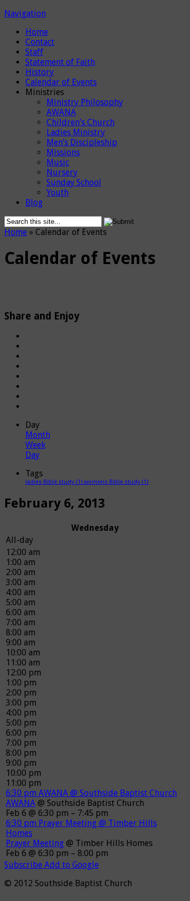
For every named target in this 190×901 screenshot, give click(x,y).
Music (57, 162)
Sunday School (73, 182)
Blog (34, 203)
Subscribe (24, 865)
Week (35, 445)
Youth (57, 192)
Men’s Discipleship (81, 142)
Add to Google (71, 865)
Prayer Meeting (35, 843)
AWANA (61, 112)
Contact (39, 42)
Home (36, 32)
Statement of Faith (60, 62)
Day (32, 455)
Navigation (25, 13)
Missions (63, 152)
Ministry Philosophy (84, 102)
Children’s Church (80, 122)
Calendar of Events (61, 82)
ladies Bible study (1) (54, 481)
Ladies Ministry (75, 132)
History (39, 72)
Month (37, 435)
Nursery (62, 172)
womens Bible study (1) (116, 481)
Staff (34, 52)
